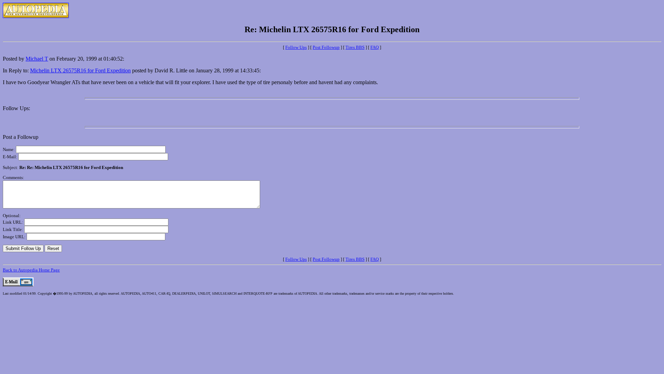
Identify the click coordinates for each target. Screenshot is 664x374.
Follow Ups (296, 47)
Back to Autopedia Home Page (31, 270)
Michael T (37, 59)
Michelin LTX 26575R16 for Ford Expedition (80, 70)
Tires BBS (355, 47)
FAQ (374, 47)
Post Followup (326, 47)
